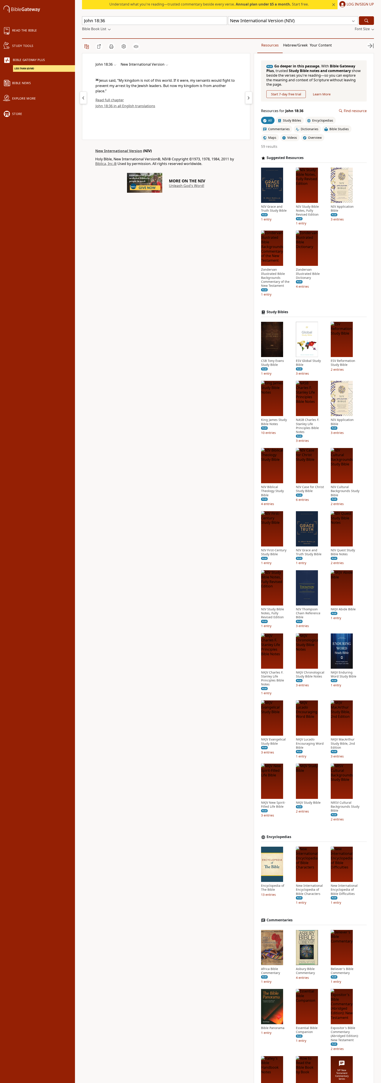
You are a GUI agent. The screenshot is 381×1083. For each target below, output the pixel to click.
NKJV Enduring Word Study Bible (343, 674)
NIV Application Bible (342, 209)
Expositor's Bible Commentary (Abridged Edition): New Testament (345, 1034)
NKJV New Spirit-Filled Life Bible (273, 805)
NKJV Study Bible (308, 803)
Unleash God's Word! (186, 185)
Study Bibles (277, 312)
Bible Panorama (272, 1028)
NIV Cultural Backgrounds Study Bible (345, 491)
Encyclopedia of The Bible (272, 888)
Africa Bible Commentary (270, 971)
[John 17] (83, 98)
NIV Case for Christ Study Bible (310, 489)
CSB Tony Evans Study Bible (272, 363)
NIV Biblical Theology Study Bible (272, 491)
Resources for (282, 111)
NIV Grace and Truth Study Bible (274, 209)
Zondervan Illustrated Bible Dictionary (308, 274)
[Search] (366, 20)
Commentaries (280, 920)
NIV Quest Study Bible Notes (343, 552)
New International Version (118, 150)
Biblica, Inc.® (106, 163)
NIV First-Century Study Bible (273, 552)
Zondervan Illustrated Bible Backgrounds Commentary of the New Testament (275, 278)
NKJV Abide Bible (343, 609)
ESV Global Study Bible (308, 363)
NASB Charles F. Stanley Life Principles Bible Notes (307, 426)
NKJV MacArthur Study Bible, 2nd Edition (343, 743)
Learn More (322, 94)
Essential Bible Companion (307, 1030)
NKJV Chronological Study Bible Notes (310, 674)
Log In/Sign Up (360, 4)
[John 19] (248, 98)
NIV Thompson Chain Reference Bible (308, 613)
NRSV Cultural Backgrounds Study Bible (345, 807)
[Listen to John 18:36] (136, 46)
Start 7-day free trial (286, 94)
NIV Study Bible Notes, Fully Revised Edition (307, 211)
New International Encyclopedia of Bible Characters (309, 890)
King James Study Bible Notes (274, 422)
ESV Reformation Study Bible (343, 363)
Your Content (321, 45)
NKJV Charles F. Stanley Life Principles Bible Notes (272, 678)
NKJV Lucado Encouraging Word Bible (310, 743)
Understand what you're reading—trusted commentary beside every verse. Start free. (209, 4)
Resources (270, 45)
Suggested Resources (285, 158)
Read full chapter (109, 100)
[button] (356, 4)
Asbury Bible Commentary (305, 971)
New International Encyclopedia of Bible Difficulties (344, 890)
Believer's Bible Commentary (342, 971)
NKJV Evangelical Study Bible (273, 741)
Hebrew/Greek (295, 45)
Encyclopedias (279, 837)
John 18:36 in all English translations (125, 106)
